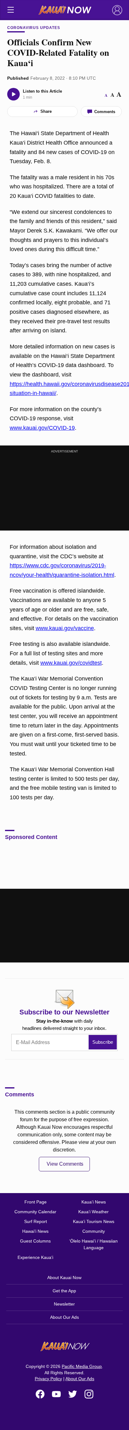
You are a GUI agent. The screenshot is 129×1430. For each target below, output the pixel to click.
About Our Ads (64, 1317)
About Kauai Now (64, 1277)
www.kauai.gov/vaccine (65, 628)
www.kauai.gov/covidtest (71, 663)
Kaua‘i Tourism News (93, 1221)
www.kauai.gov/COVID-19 (42, 428)
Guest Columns (35, 1240)
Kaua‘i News (93, 1201)
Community (93, 1231)
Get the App (64, 1290)
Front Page (35, 1201)
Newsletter (64, 1304)
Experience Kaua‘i (35, 1257)
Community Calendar (35, 1211)
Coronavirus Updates (33, 28)
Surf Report (35, 1221)
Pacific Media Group (82, 1366)
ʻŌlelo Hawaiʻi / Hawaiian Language (93, 1244)
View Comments (65, 1164)
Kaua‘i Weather (93, 1211)
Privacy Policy (48, 1378)
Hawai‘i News (35, 1231)
